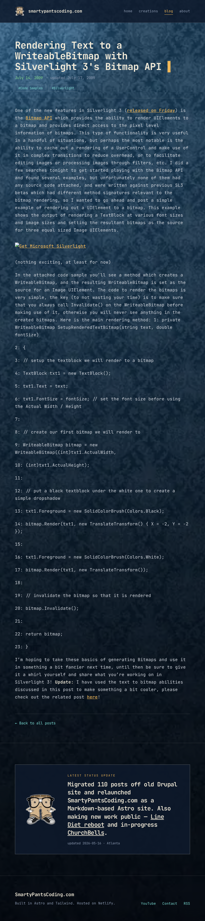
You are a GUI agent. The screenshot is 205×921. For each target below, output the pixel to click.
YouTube (148, 903)
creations (148, 11)
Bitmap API (39, 118)
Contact (169, 903)
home (128, 11)
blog (168, 11)
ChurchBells (86, 833)
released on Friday (151, 110)
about (184, 11)
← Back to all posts (35, 723)
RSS (187, 903)
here (92, 697)
